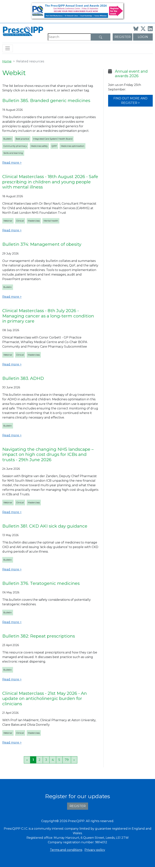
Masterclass (34, 220)
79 (67, 760)
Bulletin (7, 138)
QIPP (54, 146)
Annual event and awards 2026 (131, 73)
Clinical (20, 220)
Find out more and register (130, 101)
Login (143, 37)
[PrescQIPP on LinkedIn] (150, 28)
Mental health (51, 220)
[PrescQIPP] (22, 31)
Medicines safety (39, 146)
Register (123, 37)
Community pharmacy (15, 146)
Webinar (7, 220)
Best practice (22, 138)
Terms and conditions (66, 850)
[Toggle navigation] (7, 48)
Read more (10, 162)
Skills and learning (13, 153)
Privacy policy (94, 850)
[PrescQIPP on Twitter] (143, 28)
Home (7, 61)
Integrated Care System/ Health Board (52, 138)
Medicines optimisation (72, 146)
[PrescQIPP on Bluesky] (135, 28)
